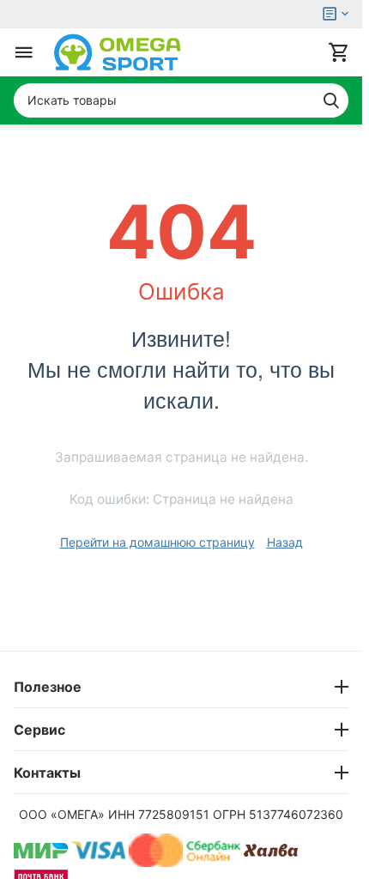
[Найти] (331, 100)
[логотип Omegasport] (117, 52)
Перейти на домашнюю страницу (157, 542)
